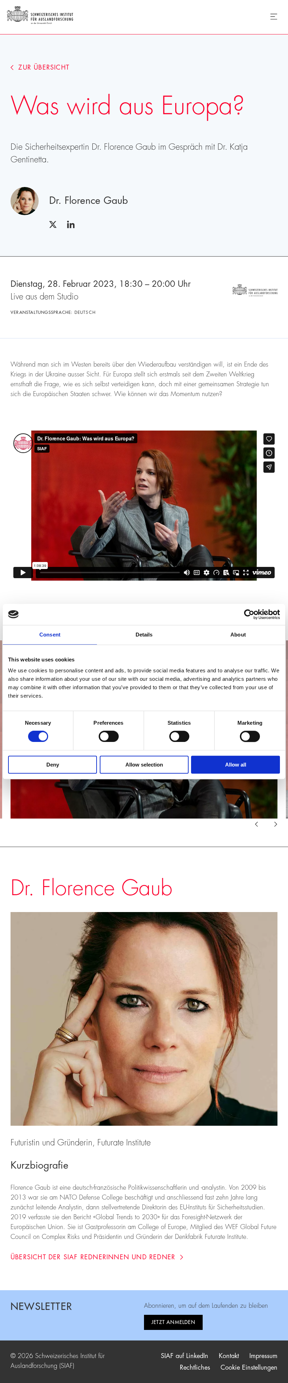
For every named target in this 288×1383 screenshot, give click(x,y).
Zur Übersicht (43, 67)
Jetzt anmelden (173, 1322)
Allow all (235, 765)
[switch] (109, 736)
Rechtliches (195, 1367)
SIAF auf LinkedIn (184, 1356)
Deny (52, 765)
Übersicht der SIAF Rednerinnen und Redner (93, 1257)
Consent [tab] (49, 635)
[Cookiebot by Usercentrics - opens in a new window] (249, 614)
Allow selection (144, 765)
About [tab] (238, 635)
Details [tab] (144, 635)
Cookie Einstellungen (249, 1367)
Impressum (263, 1356)
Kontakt (229, 1356)
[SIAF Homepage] (40, 16)
